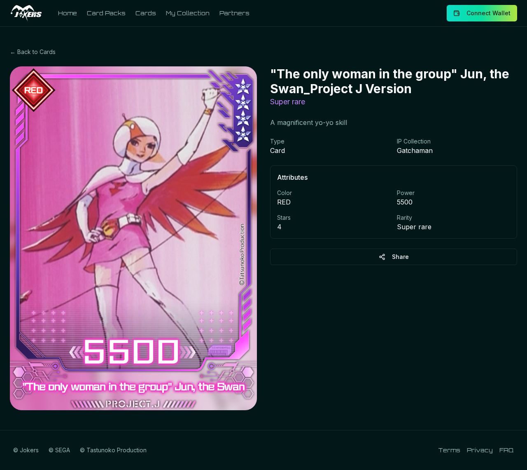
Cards (145, 12)
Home (67, 12)
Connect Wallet (488, 12)
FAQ (506, 450)
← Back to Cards (33, 51)
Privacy (480, 450)
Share (400, 256)
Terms (449, 450)
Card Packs (106, 12)
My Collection (188, 12)
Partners (234, 12)
